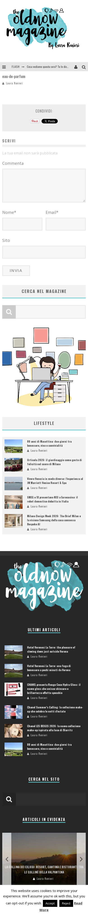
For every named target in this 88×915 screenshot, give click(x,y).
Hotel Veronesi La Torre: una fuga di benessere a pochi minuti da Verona (49, 668)
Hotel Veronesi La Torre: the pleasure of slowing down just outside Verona (51, 649)
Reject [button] (66, 903)
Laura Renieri (14, 83)
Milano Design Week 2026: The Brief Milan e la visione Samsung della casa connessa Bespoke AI (54, 520)
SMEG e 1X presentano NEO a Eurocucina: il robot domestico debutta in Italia (52, 499)
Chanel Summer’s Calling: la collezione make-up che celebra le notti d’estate (55, 709)
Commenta (13, 163)
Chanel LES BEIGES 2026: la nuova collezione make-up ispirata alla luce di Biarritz (53, 728)
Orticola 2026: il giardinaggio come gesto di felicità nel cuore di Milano (54, 462)
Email (52, 212)
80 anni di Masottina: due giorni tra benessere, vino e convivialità (49, 443)
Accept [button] (50, 903)
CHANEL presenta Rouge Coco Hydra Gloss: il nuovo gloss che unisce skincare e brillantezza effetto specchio (54, 689)
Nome (9, 212)
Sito (6, 240)
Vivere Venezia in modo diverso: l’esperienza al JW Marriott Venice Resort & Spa (55, 481)
